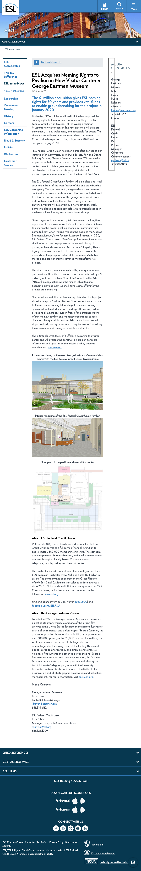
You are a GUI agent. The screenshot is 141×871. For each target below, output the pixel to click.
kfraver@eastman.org (44, 703)
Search (119, 8)
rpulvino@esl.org (41, 727)
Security (6, 845)
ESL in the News (12, 49)
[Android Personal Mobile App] (83, 800)
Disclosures (11, 154)
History (8, 116)
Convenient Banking (11, 107)
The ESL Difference (10, 74)
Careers (9, 123)
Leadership (11, 98)
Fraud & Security (14, 140)
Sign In (104, 8)
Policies (9, 147)
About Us (10, 771)
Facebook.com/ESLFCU (46, 605)
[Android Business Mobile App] (83, 809)
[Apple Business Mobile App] (75, 809)
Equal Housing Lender (103, 853)
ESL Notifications (15, 90)
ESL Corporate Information (13, 132)
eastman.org (55, 347)
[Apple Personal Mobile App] (75, 800)
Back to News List (51, 62)
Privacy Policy (56, 842)
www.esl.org (51, 594)
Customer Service (10, 163)
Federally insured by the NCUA (116, 862)
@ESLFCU (81, 602)
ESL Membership (12, 64)
